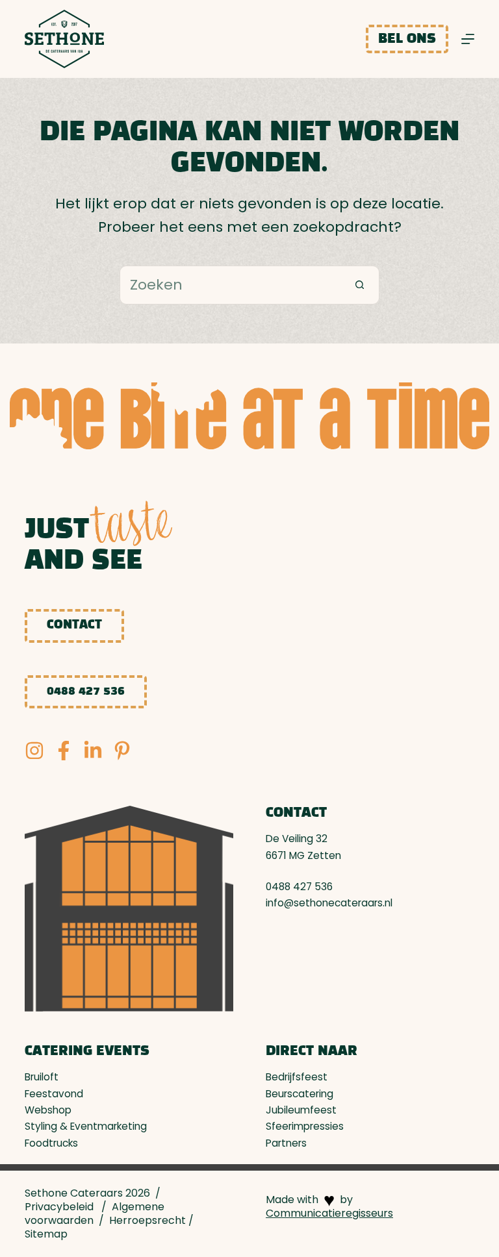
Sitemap (46, 1233)
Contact (74, 625)
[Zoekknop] (359, 285)
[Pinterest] (122, 750)
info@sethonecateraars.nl (329, 903)
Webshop (48, 1110)
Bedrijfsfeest (296, 1077)
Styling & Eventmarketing (86, 1126)
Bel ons (407, 38)
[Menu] (467, 38)
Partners (286, 1143)
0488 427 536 (86, 691)
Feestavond (54, 1094)
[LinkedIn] (93, 750)
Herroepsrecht (147, 1220)
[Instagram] (34, 750)
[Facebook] (63, 750)
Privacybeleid (59, 1206)
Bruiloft (41, 1077)
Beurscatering (299, 1094)
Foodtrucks (51, 1143)
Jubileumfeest (301, 1110)
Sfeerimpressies (305, 1126)
